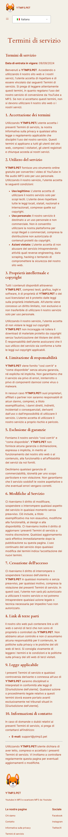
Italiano (25, 19)
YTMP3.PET (23, 7)
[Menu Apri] (7, 19)
